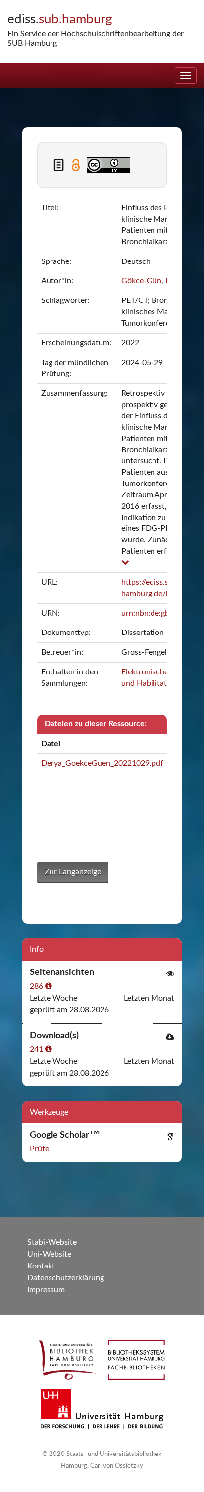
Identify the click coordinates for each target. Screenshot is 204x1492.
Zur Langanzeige (73, 872)
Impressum (46, 1290)
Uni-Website (49, 1254)
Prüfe (39, 1149)
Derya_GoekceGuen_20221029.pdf (102, 763)
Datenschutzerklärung (65, 1278)
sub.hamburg (59, 19)
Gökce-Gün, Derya (153, 281)
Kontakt (41, 1266)
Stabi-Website (52, 1242)
